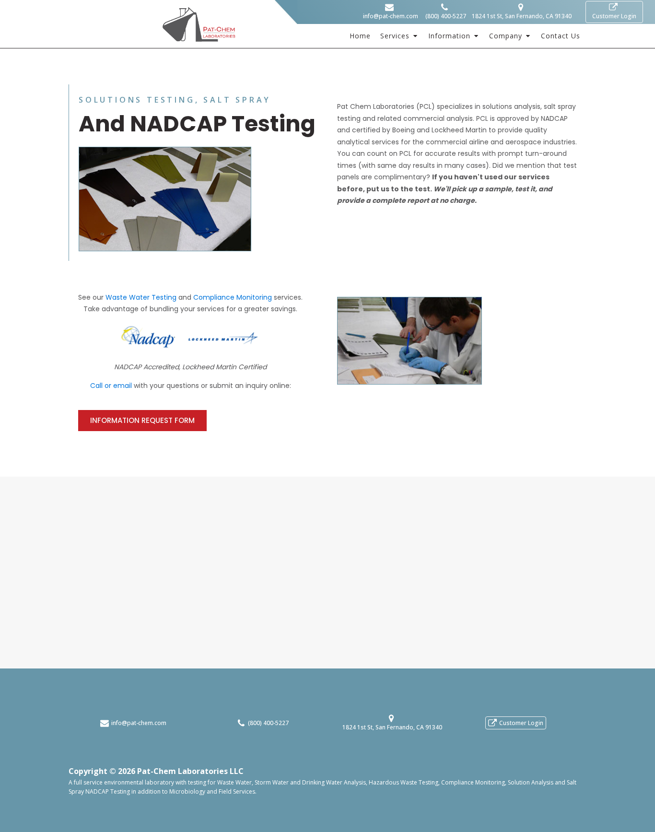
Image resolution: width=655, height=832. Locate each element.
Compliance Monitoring (232, 297)
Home (360, 35)
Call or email (111, 385)
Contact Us (560, 35)
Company (505, 35)
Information (449, 35)
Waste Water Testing (140, 297)
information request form (142, 420)
